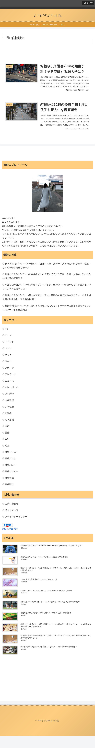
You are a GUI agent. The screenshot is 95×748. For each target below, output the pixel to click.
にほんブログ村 (10, 529)
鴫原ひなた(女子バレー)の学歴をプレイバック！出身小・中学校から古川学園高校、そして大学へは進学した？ (46, 286)
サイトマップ (11, 510)
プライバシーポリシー (16, 516)
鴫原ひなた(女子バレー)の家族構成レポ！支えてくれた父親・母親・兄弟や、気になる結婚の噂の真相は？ (46, 276)
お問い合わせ (11, 503)
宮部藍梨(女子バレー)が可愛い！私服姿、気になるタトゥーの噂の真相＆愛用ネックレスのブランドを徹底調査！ (46, 307)
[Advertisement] (47, 50)
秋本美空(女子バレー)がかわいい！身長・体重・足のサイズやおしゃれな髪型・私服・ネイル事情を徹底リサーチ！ (46, 266)
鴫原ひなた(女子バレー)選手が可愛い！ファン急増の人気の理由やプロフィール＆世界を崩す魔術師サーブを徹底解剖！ (46, 297)
